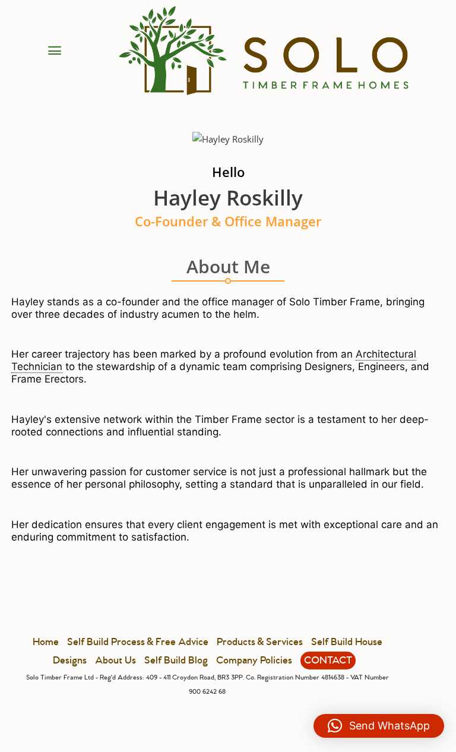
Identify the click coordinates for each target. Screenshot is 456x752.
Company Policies (254, 660)
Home (46, 642)
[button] (379, 726)
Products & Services (260, 642)
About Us (115, 660)
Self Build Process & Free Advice (137, 642)
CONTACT (328, 660)
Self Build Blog (176, 660)
